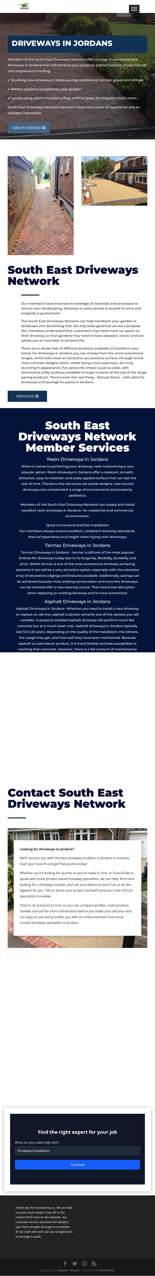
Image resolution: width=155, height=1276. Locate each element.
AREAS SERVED (27, 128)
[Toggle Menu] (134, 9)
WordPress (107, 1270)
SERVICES (25, 396)
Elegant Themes (69, 1270)
